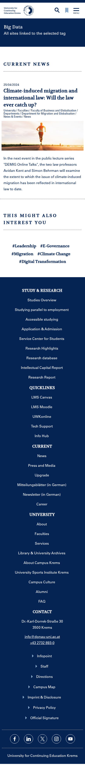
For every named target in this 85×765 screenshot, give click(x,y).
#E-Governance (55, 245)
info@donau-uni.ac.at (42, 636)
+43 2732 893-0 (42, 642)
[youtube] (70, 738)
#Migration (22, 253)
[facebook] (14, 738)
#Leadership (24, 245)
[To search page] (57, 10)
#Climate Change (53, 253)
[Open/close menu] (76, 11)
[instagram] (56, 738)
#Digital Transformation (42, 261)
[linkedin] (28, 738)
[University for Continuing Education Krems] (19, 10)
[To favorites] (66, 10)
